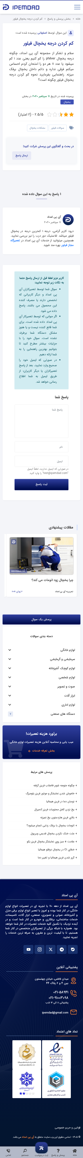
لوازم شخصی (67, 677)
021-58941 (60, 992)
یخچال (67, 102)
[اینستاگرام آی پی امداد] (39, 949)
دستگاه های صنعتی (63, 714)
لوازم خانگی (67, 650)
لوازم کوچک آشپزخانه (62, 668)
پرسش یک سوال (41, 619)
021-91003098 (58, 998)
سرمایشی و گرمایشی (62, 659)
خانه (78, 19)
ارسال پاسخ (21, 156)
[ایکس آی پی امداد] (51, 949)
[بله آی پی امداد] (73, 949)
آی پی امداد (28, 1137)
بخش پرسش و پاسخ (59, 19)
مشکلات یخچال (37, 128)
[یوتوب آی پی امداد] (28, 949)
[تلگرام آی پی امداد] (62, 949)
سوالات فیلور (57, 128)
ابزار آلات (69, 695)
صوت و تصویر (66, 686)
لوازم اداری (68, 705)
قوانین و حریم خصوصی (67, 1127)
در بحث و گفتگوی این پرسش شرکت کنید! (48, 146)
